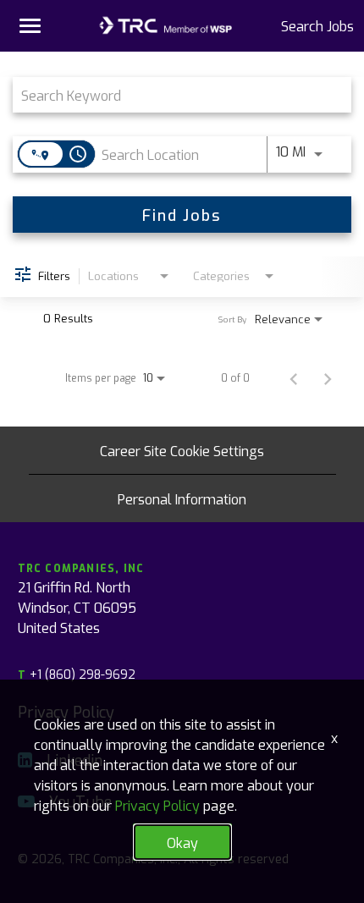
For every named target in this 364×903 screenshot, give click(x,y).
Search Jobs (317, 25)
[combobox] (173, 94)
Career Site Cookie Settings (182, 450)
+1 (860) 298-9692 (76, 674)
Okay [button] (182, 842)
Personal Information (182, 498)
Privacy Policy (157, 805)
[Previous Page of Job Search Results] (294, 377)
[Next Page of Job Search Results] (328, 377)
